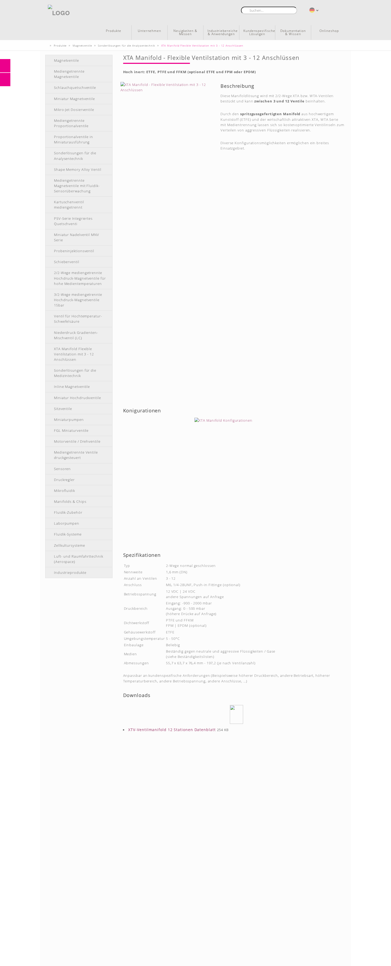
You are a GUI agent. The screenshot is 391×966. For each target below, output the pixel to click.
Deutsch (312, 10)
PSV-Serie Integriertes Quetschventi (73, 221)
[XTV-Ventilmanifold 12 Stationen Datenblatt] (236, 714)
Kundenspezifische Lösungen (259, 32)
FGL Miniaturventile (71, 430)
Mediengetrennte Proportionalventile (71, 123)
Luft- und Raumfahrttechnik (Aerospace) (78, 559)
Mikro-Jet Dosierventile (74, 109)
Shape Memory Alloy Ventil (77, 169)
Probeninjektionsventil (74, 250)
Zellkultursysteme (69, 545)
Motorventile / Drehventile (77, 441)
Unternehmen (149, 30)
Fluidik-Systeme (68, 534)
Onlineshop (329, 30)
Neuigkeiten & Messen (185, 32)
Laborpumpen (66, 523)
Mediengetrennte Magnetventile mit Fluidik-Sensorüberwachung (77, 185)
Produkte (113, 30)
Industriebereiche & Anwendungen (222, 32)
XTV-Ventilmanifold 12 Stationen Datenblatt (172, 729)
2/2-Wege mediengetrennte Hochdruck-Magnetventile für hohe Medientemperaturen (80, 278)
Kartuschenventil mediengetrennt (69, 205)
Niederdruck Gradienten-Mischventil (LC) (76, 335)
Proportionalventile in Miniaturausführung (73, 139)
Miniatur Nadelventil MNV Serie (76, 237)
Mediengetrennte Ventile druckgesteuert (76, 455)
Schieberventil (66, 261)
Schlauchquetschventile (75, 87)
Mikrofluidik (64, 490)
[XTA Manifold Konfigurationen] (234, 478)
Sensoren (62, 468)
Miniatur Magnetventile (74, 98)
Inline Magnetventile (72, 386)
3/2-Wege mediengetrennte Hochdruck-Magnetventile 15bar (78, 300)
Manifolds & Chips (70, 501)
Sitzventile (63, 408)
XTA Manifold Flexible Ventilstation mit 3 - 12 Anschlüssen (74, 354)
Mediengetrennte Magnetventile (69, 74)
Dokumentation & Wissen (293, 32)
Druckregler (64, 479)
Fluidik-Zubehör (68, 512)
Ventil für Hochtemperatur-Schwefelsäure (78, 319)
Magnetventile (66, 60)
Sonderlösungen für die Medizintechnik (75, 373)
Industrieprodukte (70, 572)
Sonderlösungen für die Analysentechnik (75, 156)
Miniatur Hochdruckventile (77, 397)
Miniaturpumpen (69, 419)
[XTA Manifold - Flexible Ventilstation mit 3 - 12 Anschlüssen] (167, 241)
